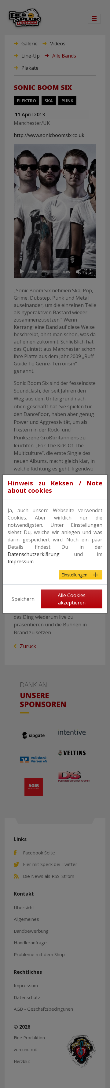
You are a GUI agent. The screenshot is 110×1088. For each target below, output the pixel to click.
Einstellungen (74, 575)
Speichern (23, 599)
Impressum (21, 561)
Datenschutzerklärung (34, 554)
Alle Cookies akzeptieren (72, 599)
